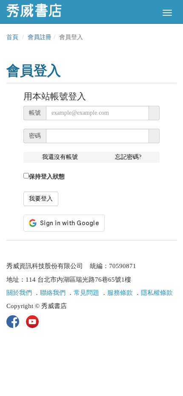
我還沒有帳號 (60, 157)
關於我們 (19, 292)
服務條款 (120, 292)
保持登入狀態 (47, 176)
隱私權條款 (157, 292)
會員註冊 (39, 37)
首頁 (12, 37)
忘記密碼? (128, 157)
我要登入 (41, 198)
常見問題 (86, 292)
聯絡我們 (53, 292)
